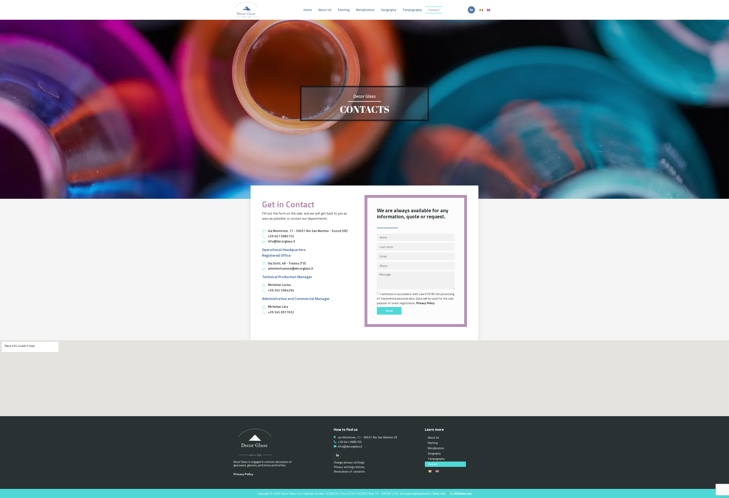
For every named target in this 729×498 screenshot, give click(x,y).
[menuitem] (481, 9)
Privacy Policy (425, 303)
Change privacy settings (349, 462)
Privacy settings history (349, 467)
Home (308, 9)
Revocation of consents (349, 471)
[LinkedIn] (471, 10)
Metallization (365, 9)
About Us (324, 9)
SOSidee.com (463, 493)
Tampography (412, 9)
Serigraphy (388, 9)
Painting (344, 9)
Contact (433, 9)
